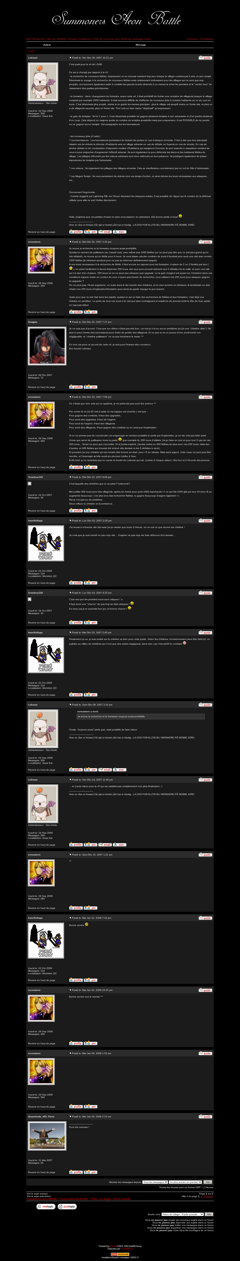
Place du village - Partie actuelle (111, 1199)
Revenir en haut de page (41, 232)
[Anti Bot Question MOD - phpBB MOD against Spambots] (120, 1255)
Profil (95, 39)
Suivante (208, 1196)
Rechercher (38, 39)
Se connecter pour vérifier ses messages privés (125, 39)
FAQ (28, 39)
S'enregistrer (207, 39)
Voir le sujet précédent (39, 1196)
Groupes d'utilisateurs (79, 39)
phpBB (113, 1246)
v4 (31, 51)
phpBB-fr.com (127, 1248)
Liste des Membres (56, 39)
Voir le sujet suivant (37, 1193)
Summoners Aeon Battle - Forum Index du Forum (57, 1199)
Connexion (192, 39)
